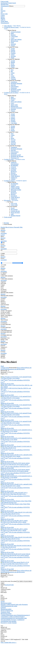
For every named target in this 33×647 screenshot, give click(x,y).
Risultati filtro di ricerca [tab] (7, 227)
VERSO (13, 179)
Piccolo (3, 358)
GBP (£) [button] (3, 20)
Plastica (13, 65)
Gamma (3, 367)
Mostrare (3, 230)
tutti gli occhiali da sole (7, 610)
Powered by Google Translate (9, 622)
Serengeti (13, 44)
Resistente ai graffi (16, 89)
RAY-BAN (14, 174)
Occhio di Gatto (5, 312)
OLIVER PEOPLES (14, 170)
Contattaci (3, 615)
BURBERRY (14, 165)
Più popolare (14, 209)
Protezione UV (15, 91)
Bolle (12, 33)
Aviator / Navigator (6, 310)
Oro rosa (13, 139)
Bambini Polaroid (15, 215)
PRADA (13, 173)
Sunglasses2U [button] (5, 6)
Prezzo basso (7, 369)
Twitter (12, 584)
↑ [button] (16, 642)
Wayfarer (13, 56)
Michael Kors (14, 41)
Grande (3, 355)
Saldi (12, 214)
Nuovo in (19, 367)
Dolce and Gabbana (16, 39)
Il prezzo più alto (15, 211)
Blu (12, 71)
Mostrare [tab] (3, 603)
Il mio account (4, 1)
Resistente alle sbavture (17, 156)
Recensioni (12, 604)
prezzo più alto (14, 369)
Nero (12, 70)
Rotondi (13, 51)
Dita (2, 366)
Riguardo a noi (5, 604)
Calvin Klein (14, 36)
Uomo (3, 274)
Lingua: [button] (3, 15)
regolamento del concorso (13, 618)
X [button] (1, 6)
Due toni (13, 144)
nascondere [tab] (8, 603)
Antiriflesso (14, 82)
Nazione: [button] (3, 10)
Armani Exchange (16, 32)
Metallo (13, 62)
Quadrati (13, 53)
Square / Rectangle (6, 315)
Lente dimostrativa (6, 330)
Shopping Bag (4, 4)
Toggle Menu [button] (4, 21)
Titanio (13, 66)
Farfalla (13, 115)
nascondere (4, 233)
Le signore (4, 273)
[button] (16, 8)
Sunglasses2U (4, 3)
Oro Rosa (4, 289)
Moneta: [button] (3, 18)
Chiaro (12, 73)
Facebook (7, 584)
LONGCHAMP (15, 188)
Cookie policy (18, 604)
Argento (13, 77)
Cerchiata (4, 323)
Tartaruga (13, 79)
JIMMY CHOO (15, 186)
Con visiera (14, 123)
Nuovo (24, 367)
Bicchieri (6, 223)
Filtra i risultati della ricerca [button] (8, 642)
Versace (13, 45)
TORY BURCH (15, 176)
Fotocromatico (15, 86)
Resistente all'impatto (16, 83)
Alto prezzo (21, 369)
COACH (13, 167)
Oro (12, 74)
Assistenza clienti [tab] (5, 612)
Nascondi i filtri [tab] (18, 227)
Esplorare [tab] (3, 607)
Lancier (3, 235)
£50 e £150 (14, 203)
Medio (3, 356)
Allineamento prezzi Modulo (13, 615)
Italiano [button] (3, 17)
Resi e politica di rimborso (13, 616)
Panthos (13, 50)
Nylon (12, 63)
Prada (12, 42)
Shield (12, 57)
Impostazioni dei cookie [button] (10, 606)
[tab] (16, 229)
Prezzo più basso (15, 212)
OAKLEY (14, 168)
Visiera (13, 54)
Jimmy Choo (14, 104)
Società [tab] (3, 601)
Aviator (13, 48)
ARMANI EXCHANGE (15, 163)
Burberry (13, 35)
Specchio (13, 85)
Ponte (3, 345)
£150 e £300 (14, 205)
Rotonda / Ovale (5, 314)
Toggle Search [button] (12, 3)
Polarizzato (14, 88)
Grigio (12, 76)
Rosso (12, 138)
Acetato (13, 60)
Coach (12, 38)
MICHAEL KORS (16, 189)
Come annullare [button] (12, 621)
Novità (12, 208)
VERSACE (14, 177)
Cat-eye (13, 117)
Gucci (12, 103)
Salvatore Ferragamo (16, 107)
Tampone (4, 347)
